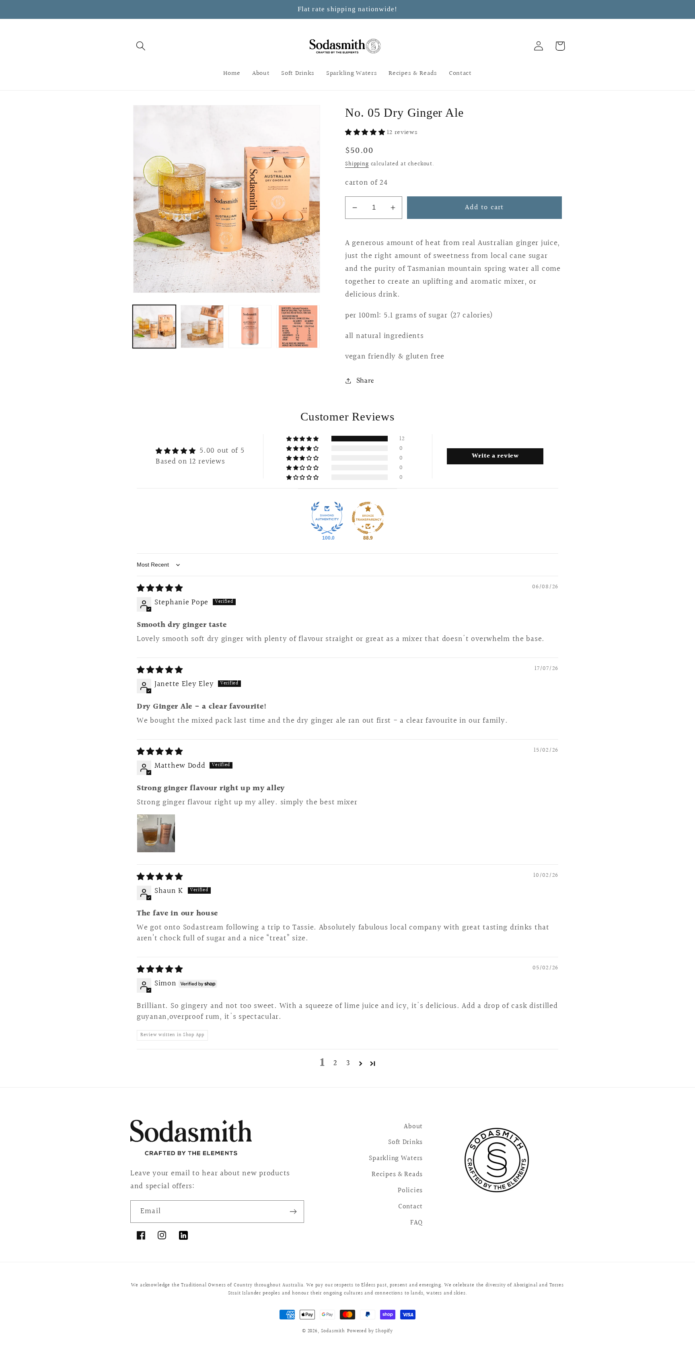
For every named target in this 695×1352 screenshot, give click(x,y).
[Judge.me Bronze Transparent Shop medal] (368, 518)
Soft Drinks (405, 1142)
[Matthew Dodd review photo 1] (156, 833)
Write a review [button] (495, 456)
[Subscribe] (293, 1211)
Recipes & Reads (397, 1174)
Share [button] (365, 380)
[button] (141, 46)
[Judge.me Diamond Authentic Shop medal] (327, 518)
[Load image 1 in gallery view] (154, 326)
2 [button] (335, 1063)
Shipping (357, 164)
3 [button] (348, 1063)
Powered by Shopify (370, 1331)
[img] (160, 588)
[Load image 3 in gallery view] (249, 326)
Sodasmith (333, 1331)
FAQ (416, 1223)
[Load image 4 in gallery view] (297, 326)
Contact (410, 1207)
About (413, 1126)
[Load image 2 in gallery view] (202, 326)
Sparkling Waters (396, 1158)
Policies (410, 1190)
